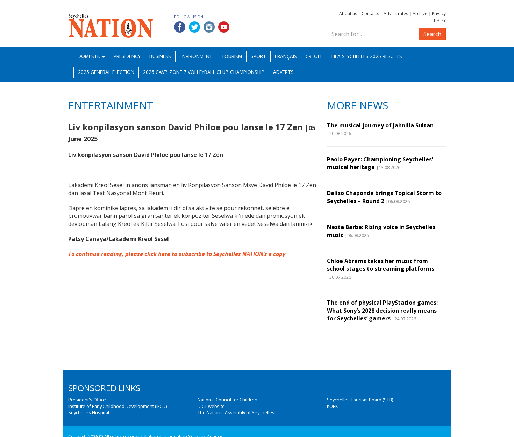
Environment (196, 56)
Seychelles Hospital (88, 412)
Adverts (283, 72)
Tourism (231, 56)
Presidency (127, 56)
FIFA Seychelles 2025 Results (366, 56)
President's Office (87, 399)
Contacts (370, 13)
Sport (258, 56)
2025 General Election (106, 72)
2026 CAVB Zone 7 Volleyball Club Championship (203, 72)
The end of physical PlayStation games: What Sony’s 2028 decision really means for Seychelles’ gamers (382, 310)
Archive (420, 13)
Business (160, 56)
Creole (314, 56)
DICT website (211, 406)
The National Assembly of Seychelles (236, 412)
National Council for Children (227, 399)
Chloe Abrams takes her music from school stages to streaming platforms (380, 264)
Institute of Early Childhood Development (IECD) (117, 406)
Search (432, 34)
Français (286, 56)
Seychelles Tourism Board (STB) (360, 399)
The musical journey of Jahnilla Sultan (380, 125)
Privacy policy (439, 16)
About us (348, 13)
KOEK (332, 406)
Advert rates (396, 13)
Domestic (89, 56)
